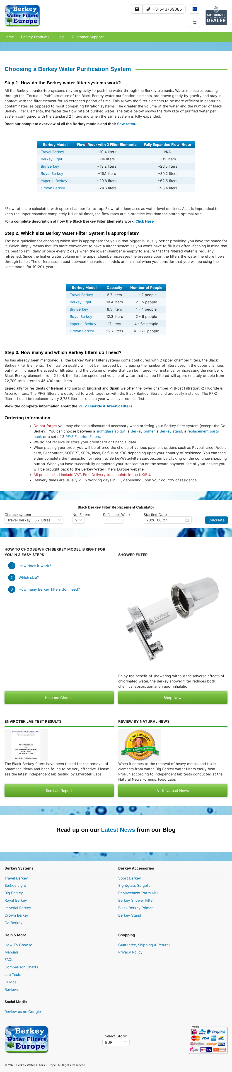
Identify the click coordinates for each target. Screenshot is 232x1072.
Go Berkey (13, 922)
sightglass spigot (111, 431)
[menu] (116, 37)
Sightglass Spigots (134, 885)
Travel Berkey (52, 152)
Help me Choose (59, 697)
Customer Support (88, 37)
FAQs (9, 959)
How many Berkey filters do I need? (49, 589)
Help (61, 37)
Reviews (12, 989)
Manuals (12, 952)
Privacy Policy (130, 952)
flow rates (126, 123)
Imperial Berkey (54, 180)
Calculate (216, 520)
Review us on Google (23, 1011)
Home (9, 37)
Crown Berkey (53, 188)
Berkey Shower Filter (136, 900)
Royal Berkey (52, 173)
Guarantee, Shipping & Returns (144, 945)
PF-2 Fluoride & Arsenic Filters (105, 406)
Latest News (118, 829)
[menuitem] (8, 37)
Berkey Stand (129, 915)
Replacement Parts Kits (138, 893)
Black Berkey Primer (135, 908)
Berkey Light (51, 159)
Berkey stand (171, 431)
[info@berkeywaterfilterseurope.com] (137, 9)
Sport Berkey (129, 878)
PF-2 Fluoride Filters (82, 436)
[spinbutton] (113, 520)
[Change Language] (194, 9)
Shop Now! (173, 697)
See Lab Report (59, 790)
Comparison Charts (21, 967)
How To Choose (18, 945)
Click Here (144, 221)
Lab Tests (13, 974)
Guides (10, 982)
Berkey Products (35, 37)
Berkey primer (143, 431)
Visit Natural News (173, 790)
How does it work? (35, 565)
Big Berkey (50, 166)
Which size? (29, 577)
